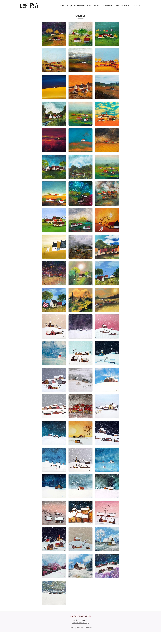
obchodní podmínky (80, 620)
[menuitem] (63, 5)
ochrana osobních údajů (80, 623)
